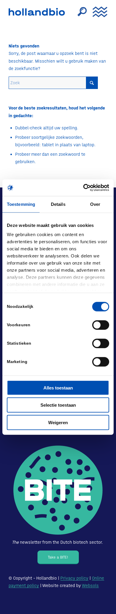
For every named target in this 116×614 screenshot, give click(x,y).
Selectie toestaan (58, 405)
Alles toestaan (58, 387)
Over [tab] (95, 203)
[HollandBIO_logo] (38, 12)
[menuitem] (79, 12)
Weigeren (58, 422)
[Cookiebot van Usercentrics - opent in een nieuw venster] (83, 188)
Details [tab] (58, 203)
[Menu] (97, 12)
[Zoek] (79, 12)
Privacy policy (74, 578)
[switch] (100, 325)
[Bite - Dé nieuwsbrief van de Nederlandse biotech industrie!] (58, 490)
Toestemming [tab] (21, 203)
